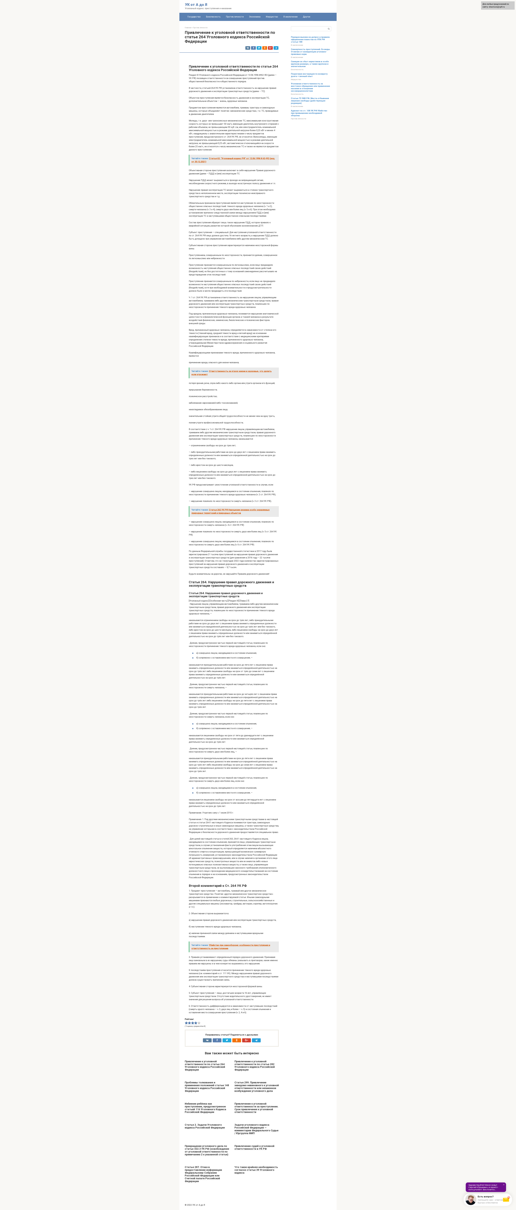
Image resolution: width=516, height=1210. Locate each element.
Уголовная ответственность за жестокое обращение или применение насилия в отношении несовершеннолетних (310, 87)
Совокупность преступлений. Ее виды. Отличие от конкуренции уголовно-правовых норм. (310, 51)
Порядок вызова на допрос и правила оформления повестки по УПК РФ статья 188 (310, 39)
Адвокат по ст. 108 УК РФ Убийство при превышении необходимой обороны (309, 113)
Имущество (272, 16)
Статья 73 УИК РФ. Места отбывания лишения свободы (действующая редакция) (310, 100)
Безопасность (213, 16)
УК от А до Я (196, 4)
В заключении (290, 16)
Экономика (254, 16)
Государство (194, 16)
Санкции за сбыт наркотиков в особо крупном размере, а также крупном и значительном (310, 64)
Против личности (235, 16)
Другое (306, 16)
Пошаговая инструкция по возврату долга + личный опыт (309, 75)
